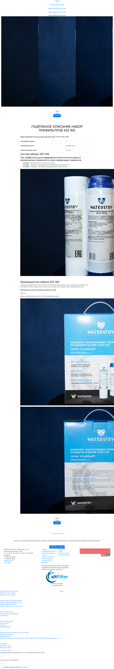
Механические (4, 623)
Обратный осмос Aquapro (8, 593)
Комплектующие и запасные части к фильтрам (47, 560)
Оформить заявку (57, 547)
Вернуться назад (57, 533)
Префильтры (4, 615)
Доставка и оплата (64, 553)
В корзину (24, 667)
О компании (62, 549)
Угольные (3, 625)
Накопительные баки (6, 634)
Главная (44, 549)
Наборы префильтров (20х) (8, 604)
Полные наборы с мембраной (9, 613)
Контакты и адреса (64, 555)
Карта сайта (7, 562)
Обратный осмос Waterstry (8, 595)
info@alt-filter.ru (8, 560)
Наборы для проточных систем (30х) (11, 606)
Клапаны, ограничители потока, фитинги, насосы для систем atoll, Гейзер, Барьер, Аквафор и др (29, 638)
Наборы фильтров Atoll (48, 551)
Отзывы (60, 551)
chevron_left (52, 533)
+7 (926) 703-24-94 (6, 650)
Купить (57, 115)
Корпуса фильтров (5, 636)
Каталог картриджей (48, 557)
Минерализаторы (5, 627)
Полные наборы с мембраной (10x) (10, 602)
